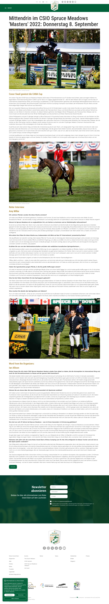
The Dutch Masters (29, 558)
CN (46, 2)
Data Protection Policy (29, 599)
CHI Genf (26, 568)
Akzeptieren (9, 595)
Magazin (72, 561)
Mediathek (73, 556)
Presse (88, 556)
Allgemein (12, 558)
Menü (10, 8)
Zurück (13, 467)
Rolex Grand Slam (14, 556)
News (56, 556)
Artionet (82, 597)
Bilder (72, 558)
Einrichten (20, 595)
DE (43, 2)
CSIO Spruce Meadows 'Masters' (30, 564)
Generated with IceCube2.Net (92, 597)
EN (40, 2)
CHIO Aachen (28, 561)
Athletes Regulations (15, 574)
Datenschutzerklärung (65, 501)
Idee (10, 561)
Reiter (41, 556)
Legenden (12, 571)
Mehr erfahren (15, 598)
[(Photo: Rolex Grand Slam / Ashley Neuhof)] (54, 59)
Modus (11, 564)
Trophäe (11, 569)
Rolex (10, 566)
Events (26, 556)
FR (37, 2)
